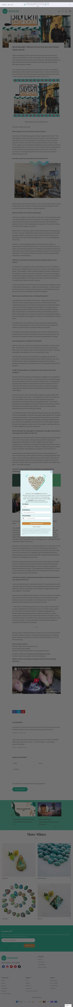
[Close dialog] (51, 472)
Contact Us (4, 4)
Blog (9, 4)
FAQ (12, 4)
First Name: (25, 504)
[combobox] (68, 1005)
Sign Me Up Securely (36, 523)
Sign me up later (36, 526)
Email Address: (26, 510)
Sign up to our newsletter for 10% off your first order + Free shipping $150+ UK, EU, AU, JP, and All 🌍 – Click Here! (37, 4)
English (67, 1005)
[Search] (70, 5)
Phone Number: (26, 515)
